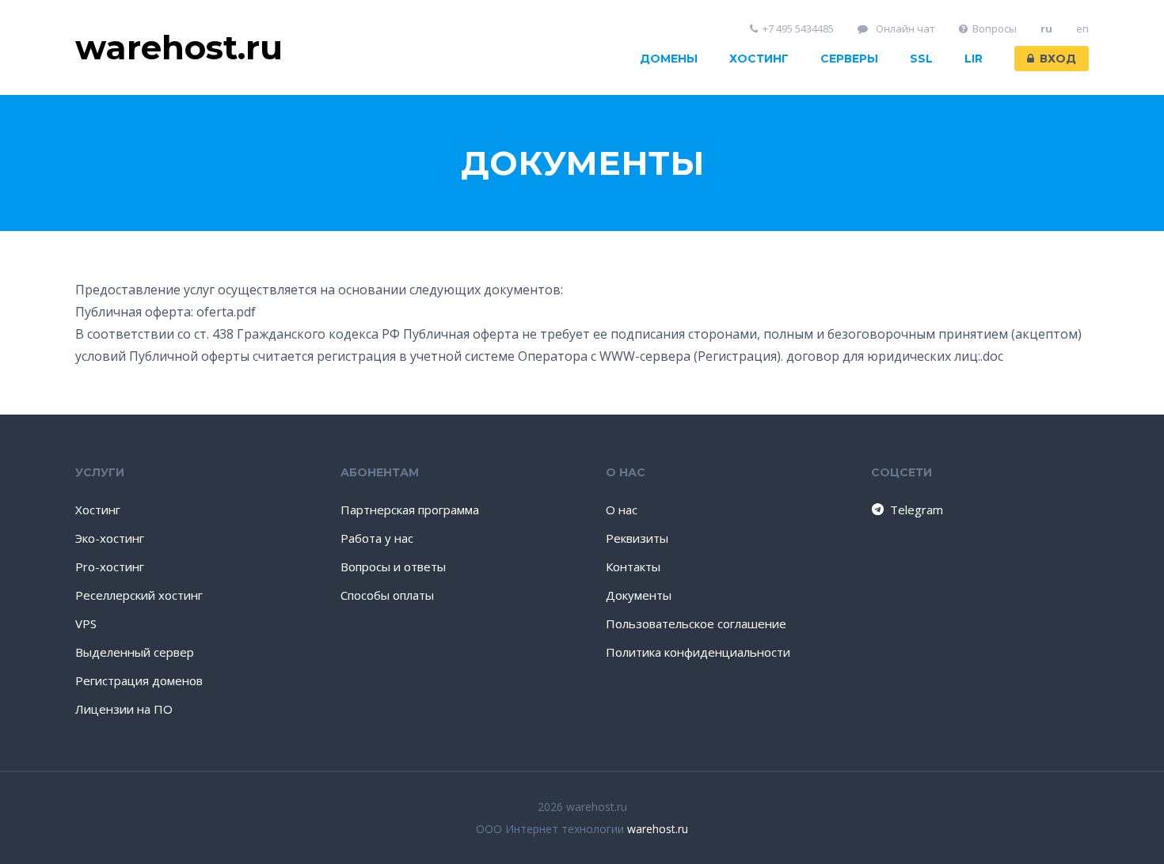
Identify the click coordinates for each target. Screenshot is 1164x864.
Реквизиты (637, 538)
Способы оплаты (387, 595)
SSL (921, 58)
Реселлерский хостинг (139, 595)
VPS (86, 623)
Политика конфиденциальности (698, 652)
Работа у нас (376, 538)
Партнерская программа (409, 509)
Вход (1058, 58)
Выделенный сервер (134, 652)
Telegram (916, 509)
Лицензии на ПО (124, 709)
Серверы (849, 58)
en (1082, 29)
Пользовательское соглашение (696, 623)
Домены (669, 58)
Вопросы (994, 29)
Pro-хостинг (109, 566)
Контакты (633, 566)
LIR (973, 58)
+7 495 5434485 (798, 29)
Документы (638, 595)
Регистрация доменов (139, 680)
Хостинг (759, 58)
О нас (621, 509)
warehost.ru (657, 828)
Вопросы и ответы (393, 566)
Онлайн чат (904, 29)
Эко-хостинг (109, 538)
